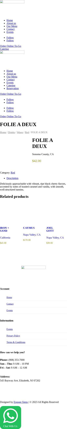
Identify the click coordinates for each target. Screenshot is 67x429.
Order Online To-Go (10, 46)
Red (27, 132)
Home (10, 20)
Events (10, 32)
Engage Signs (21, 402)
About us (11, 23)
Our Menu (12, 26)
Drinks (11, 132)
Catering (4, 49)
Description (12, 178)
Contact (10, 29)
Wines (20, 132)
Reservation (13, 88)
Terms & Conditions (16, 342)
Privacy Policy (13, 335)
